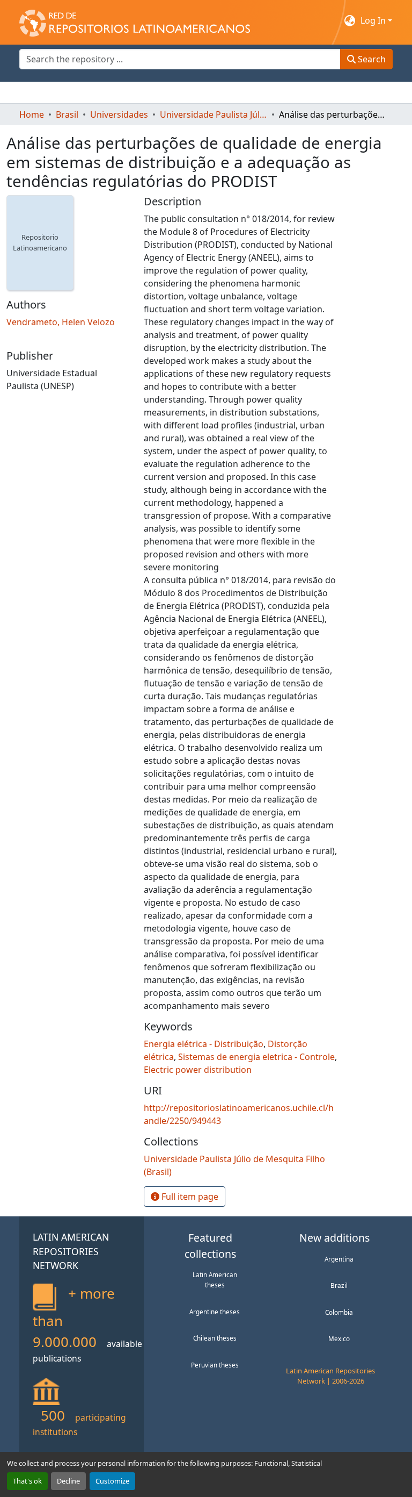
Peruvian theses (215, 1364)
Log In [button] (374, 20)
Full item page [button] (188, 1196)
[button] (134, 20)
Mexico (339, 1338)
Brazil (339, 1285)
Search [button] (371, 59)
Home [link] (31, 114)
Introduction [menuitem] (45, 92)
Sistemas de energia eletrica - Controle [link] (256, 1057)
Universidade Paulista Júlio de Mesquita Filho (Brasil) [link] (213, 114)
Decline (68, 1481)
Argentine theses (214, 1311)
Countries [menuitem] (99, 92)
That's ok (27, 1481)
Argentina (339, 1259)
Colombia (339, 1312)
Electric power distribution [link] (198, 1070)
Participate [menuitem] (205, 92)
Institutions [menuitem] (151, 92)
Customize (112, 1481)
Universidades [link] (119, 114)
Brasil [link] (67, 114)
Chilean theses (215, 1338)
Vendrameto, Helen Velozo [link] (60, 322)
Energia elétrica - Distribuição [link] (203, 1044)
